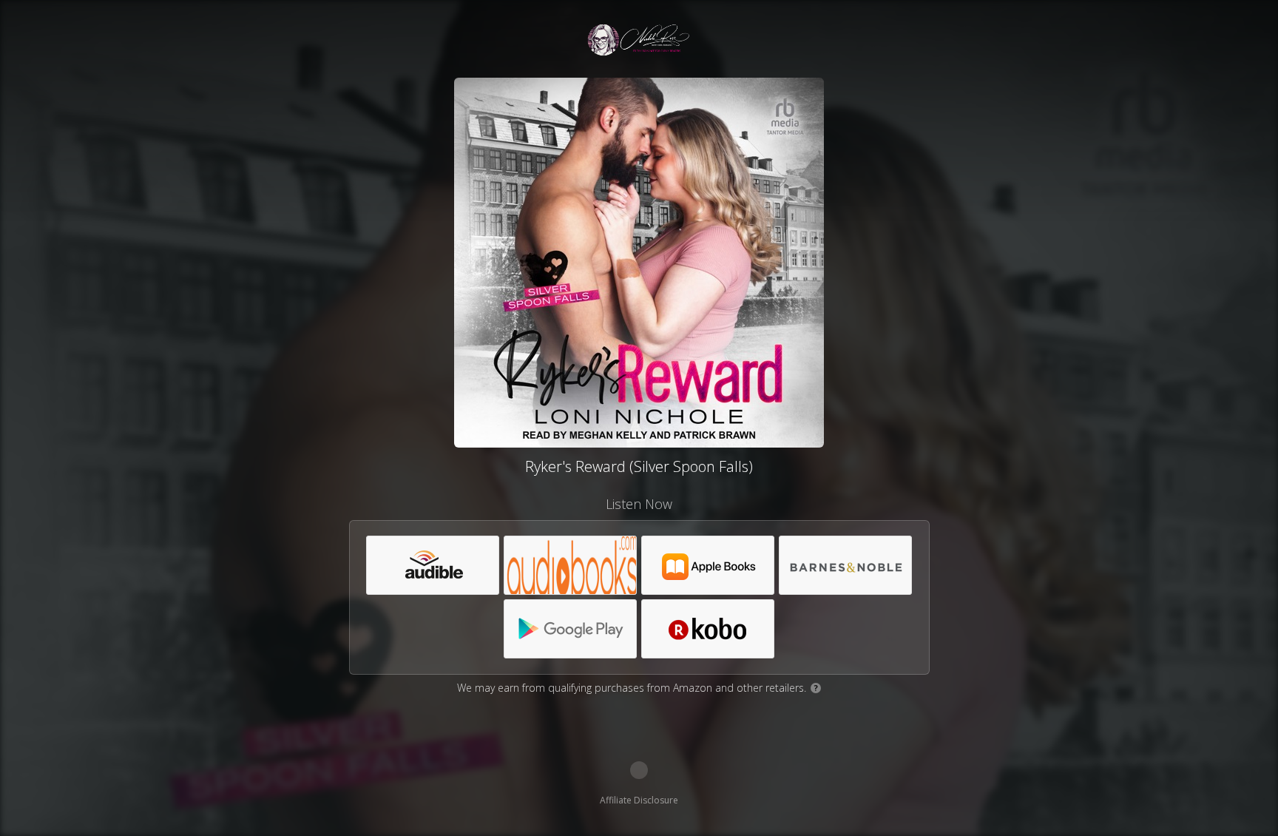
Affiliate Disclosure (639, 800)
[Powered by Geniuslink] (639, 770)
